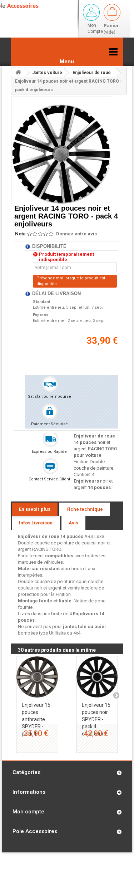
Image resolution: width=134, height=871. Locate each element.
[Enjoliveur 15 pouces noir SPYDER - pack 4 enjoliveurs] (97, 677)
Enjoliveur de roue (92, 72)
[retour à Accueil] (18, 72)
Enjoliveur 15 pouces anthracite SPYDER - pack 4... (36, 719)
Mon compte (28, 811)
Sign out (91, 12)
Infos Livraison (36, 522)
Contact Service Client (49, 479)
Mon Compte (95, 28)
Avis (73, 522)
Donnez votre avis (76, 233)
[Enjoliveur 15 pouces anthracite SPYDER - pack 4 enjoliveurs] (37, 677)
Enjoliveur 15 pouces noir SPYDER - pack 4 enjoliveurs (96, 719)
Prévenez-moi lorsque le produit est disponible (70, 281)
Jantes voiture (47, 72)
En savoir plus (34, 509)
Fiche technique (84, 509)
